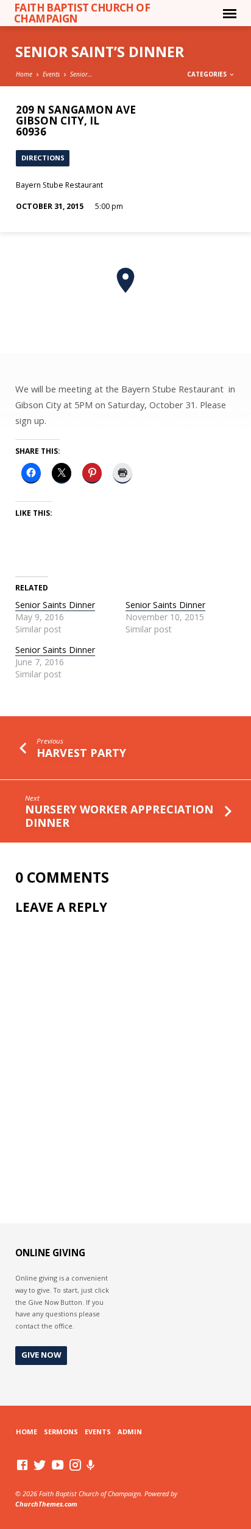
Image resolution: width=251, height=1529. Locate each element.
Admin (130, 1431)
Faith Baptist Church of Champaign (82, 13)
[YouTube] (58, 1464)
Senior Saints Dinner (55, 605)
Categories (207, 74)
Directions (43, 157)
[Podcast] (90, 1465)
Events (51, 74)
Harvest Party (81, 752)
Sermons (61, 1431)
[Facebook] (22, 1464)
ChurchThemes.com (46, 1503)
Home (24, 74)
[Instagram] (75, 1464)
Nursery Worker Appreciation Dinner (119, 815)
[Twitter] (40, 1464)
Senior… (81, 74)
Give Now (41, 1354)
